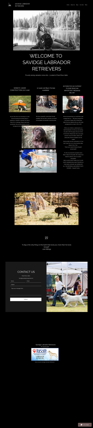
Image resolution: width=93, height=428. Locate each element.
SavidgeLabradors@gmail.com (20, 126)
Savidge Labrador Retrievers (46, 345)
